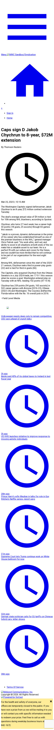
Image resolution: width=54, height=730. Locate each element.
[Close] (51, 701)
